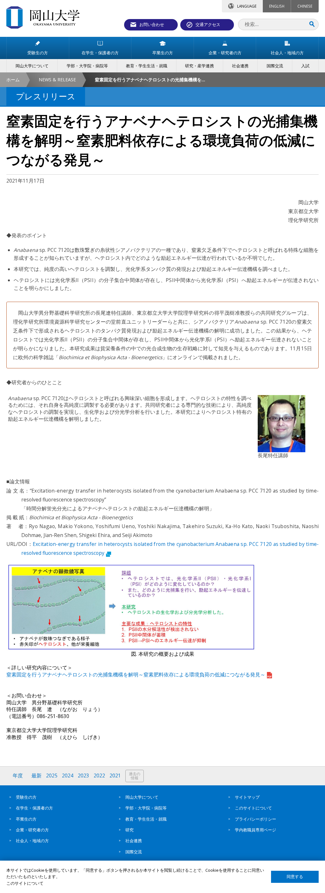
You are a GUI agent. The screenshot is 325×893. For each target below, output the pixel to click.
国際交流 (133, 852)
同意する (295, 876)
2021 (115, 775)
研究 (129, 830)
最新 (36, 775)
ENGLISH (276, 6)
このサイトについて (253, 808)
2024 (67, 775)
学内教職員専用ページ (255, 830)
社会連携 (133, 840)
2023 (83, 775)
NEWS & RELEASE (57, 80)
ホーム (13, 80)
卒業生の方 (26, 819)
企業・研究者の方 (32, 830)
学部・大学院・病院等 (146, 808)
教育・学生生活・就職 (146, 819)
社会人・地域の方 (32, 840)
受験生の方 (26, 797)
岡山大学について (141, 797)
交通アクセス (208, 24)
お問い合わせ (151, 24)
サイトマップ (247, 797)
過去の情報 (134, 776)
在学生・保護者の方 (34, 808)
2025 (51, 775)
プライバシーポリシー (255, 819)
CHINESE (304, 6)
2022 (99, 775)
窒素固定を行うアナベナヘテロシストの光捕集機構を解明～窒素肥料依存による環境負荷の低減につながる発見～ (135, 674)
